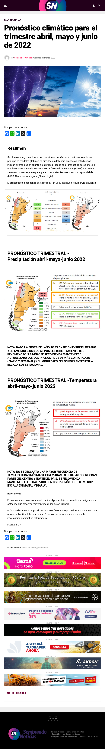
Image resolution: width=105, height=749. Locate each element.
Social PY (94, 737)
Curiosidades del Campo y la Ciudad (66, 734)
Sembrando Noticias (23, 58)
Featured (32, 548)
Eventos (80, 732)
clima (24, 548)
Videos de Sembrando (67, 732)
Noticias (54, 732)
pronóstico (42, 548)
